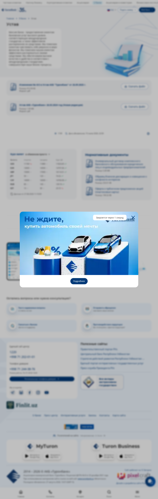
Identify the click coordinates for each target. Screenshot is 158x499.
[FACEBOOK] (30, 392)
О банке (97, 3)
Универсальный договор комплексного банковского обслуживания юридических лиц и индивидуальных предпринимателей (120, 164)
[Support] (150, 481)
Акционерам (83, 3)
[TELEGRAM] (13, 392)
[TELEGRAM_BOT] (21, 392)
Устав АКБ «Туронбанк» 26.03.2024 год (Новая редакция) (51, 105)
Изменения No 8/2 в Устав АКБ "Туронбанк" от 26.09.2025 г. (52, 84)
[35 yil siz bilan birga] (14, 10)
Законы (92, 415)
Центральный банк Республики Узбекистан (105, 353)
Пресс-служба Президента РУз (97, 368)
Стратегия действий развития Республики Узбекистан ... (112, 358)
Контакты (104, 415)
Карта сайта (119, 415)
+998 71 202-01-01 (22, 357)
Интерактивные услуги (73, 415)
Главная (10, 18)
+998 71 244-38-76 (22, 369)
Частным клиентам (12, 3)
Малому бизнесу (34, 3)
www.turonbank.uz (86, 478)
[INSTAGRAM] (38, 392)
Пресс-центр (51, 415)
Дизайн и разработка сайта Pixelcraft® (134, 483)
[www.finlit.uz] (41, 405)
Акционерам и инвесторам (119, 3)
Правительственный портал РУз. (99, 349)
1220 (13, 352)
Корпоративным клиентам (59, 3)
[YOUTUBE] (47, 392)
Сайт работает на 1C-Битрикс (138, 470)
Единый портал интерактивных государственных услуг (112, 363)
